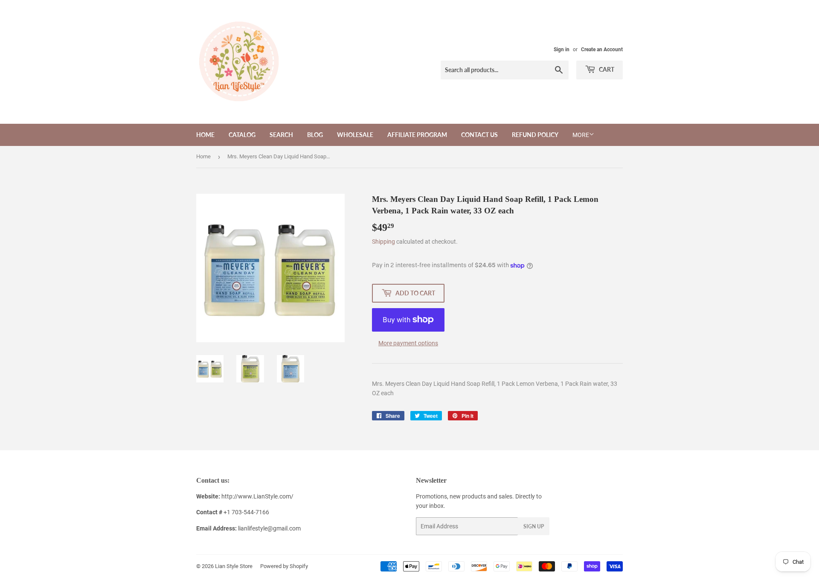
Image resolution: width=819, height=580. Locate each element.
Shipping (383, 241)
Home (205, 134)
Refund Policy (535, 134)
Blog (315, 134)
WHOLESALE (355, 134)
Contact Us (479, 134)
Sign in (561, 49)
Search (281, 134)
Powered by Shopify (284, 566)
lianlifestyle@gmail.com (248, 528)
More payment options (408, 343)
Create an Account (602, 49)
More (580, 134)
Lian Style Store (234, 566)
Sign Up (533, 526)
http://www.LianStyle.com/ (257, 496)
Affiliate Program (417, 134)
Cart (606, 69)
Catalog (242, 134)
